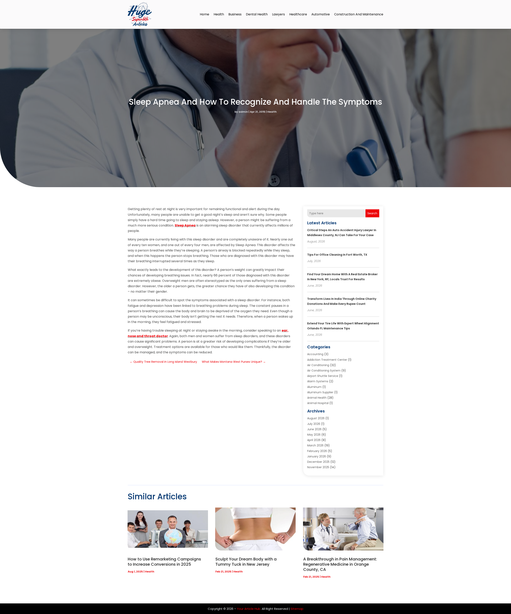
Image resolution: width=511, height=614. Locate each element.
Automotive (320, 14)
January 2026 (316, 456)
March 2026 (315, 445)
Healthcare (298, 14)
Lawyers (278, 14)
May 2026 (314, 435)
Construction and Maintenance (358, 14)
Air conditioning (318, 365)
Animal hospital (318, 403)
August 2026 (316, 418)
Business (235, 14)
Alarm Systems (317, 381)
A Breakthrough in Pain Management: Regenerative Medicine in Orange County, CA (340, 564)
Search (372, 213)
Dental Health (257, 14)
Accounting (315, 354)
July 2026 (313, 424)
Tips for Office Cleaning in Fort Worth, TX (337, 255)
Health (219, 14)
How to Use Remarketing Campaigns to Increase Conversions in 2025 (164, 561)
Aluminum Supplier (320, 392)
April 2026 (314, 440)
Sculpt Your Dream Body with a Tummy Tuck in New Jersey (246, 561)
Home (204, 14)
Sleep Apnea (185, 225)
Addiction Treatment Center (327, 360)
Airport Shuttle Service (322, 376)
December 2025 (318, 462)
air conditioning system (324, 371)
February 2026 (317, 451)
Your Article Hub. (249, 609)
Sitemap (297, 609)
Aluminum (314, 387)
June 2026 (314, 429)
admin (243, 112)
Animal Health (317, 398)
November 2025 (318, 467)
